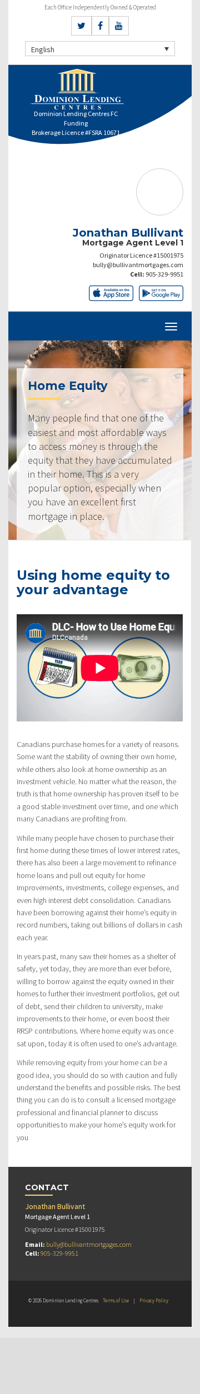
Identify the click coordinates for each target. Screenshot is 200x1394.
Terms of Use (116, 1300)
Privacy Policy (153, 1300)
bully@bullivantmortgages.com (138, 264)
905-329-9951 (164, 274)
